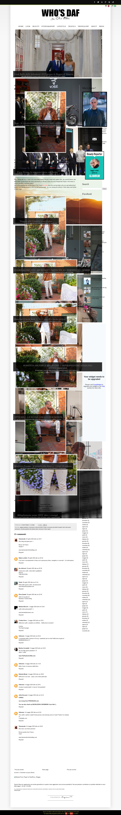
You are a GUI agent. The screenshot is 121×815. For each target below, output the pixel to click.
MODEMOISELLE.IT (24, 640)
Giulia (20, 582)
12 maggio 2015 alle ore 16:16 (33, 712)
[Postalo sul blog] (41, 525)
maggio (84, 491)
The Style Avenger (24, 628)
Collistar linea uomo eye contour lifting (98, 297)
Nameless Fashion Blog (25, 598)
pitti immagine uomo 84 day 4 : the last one (99, 288)
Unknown (21, 636)
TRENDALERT (83, 26)
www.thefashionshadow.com (26, 586)
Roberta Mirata (23, 674)
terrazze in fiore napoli (44, 529)
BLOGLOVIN (36, 704)
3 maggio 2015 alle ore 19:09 (36, 674)
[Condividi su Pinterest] (46, 525)
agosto (84, 506)
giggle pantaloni (24, 527)
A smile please (70, 560)
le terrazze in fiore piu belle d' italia (38, 527)
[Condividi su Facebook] (44, 525)
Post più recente (19, 769)
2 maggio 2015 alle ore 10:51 (35, 620)
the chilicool (22, 568)
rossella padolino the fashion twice (29, 529)
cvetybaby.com (23, 718)
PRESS (101, 26)
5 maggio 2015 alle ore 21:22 (36, 695)
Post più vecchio (71, 769)
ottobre (84, 504)
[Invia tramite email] (39, 525)
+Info (71, 813)
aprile (83, 493)
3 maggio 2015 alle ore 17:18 (33, 663)
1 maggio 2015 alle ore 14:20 (36, 606)
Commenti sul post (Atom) (27, 772)
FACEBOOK (44, 704)
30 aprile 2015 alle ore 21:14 (30, 582)
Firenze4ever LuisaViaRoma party (97, 269)
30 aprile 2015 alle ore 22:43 (34, 594)
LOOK (28, 26)
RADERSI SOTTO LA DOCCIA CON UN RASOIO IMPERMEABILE (99, 242)
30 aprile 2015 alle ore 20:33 (34, 568)
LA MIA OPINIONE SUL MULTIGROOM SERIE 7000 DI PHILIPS (98, 233)
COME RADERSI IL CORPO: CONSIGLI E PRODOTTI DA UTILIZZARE (98, 253)
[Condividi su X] (42, 525)
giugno (84, 489)
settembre (85, 549)
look (64, 527)
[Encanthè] (60, 798)
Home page (45, 769)
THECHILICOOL (23, 574)
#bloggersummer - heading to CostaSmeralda (99, 279)
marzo (84, 495)
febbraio (84, 497)
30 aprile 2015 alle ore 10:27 (33, 539)
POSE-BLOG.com (33, 701)
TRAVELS (72, 26)
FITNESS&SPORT (48, 26)
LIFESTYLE (61, 26)
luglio (83, 508)
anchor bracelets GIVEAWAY (96, 260)
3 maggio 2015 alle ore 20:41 (33, 684)
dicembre (84, 499)
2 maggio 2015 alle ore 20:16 (33, 636)
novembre (85, 487)
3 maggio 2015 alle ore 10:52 (38, 648)
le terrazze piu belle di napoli (54, 527)
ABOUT (94, 26)
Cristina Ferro (23, 620)
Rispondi (21, 552)
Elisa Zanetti (22, 594)
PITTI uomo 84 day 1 (97, 306)
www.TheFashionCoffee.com (27, 656)
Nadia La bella (23, 558)
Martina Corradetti (24, 648)
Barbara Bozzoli (23, 606)
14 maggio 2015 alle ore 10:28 (34, 726)
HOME (20, 26)
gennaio (84, 518)
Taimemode (22, 539)
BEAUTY (36, 26)
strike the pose (23, 695)
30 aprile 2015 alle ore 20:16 (35, 558)
